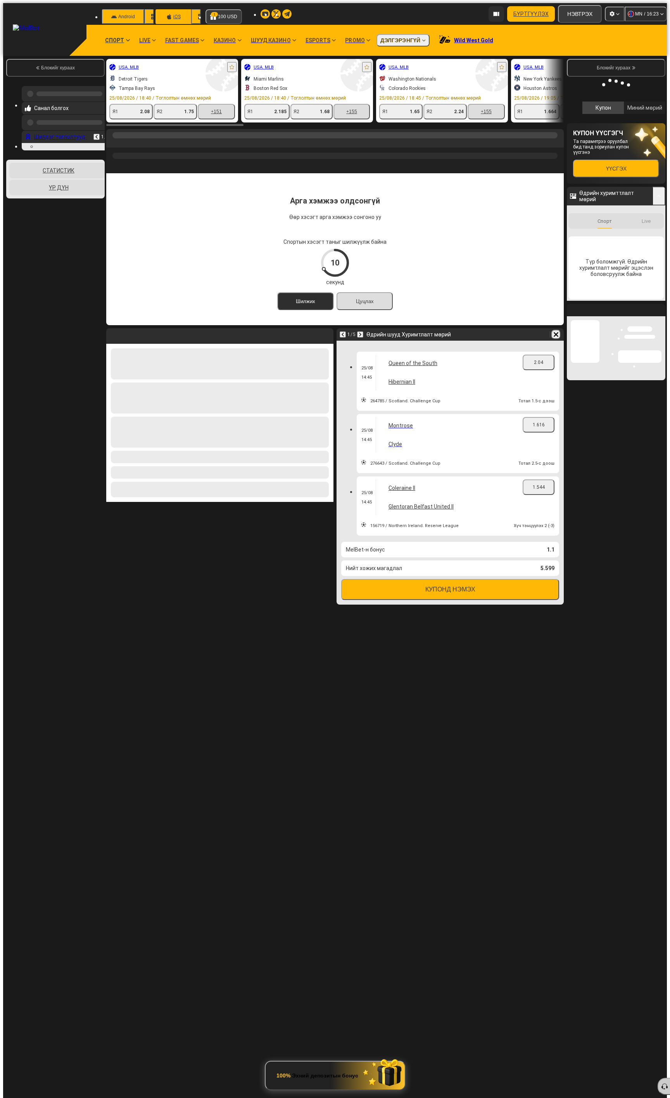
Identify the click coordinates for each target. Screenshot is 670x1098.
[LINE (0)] (114, 143)
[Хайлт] (556, 143)
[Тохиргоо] (614, 14)
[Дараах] (360, 334)
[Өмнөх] (96, 131)
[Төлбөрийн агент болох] (496, 14)
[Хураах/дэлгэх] (659, 299)
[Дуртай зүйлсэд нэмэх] (232, 67)
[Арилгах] (556, 334)
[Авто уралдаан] (128, 143)
